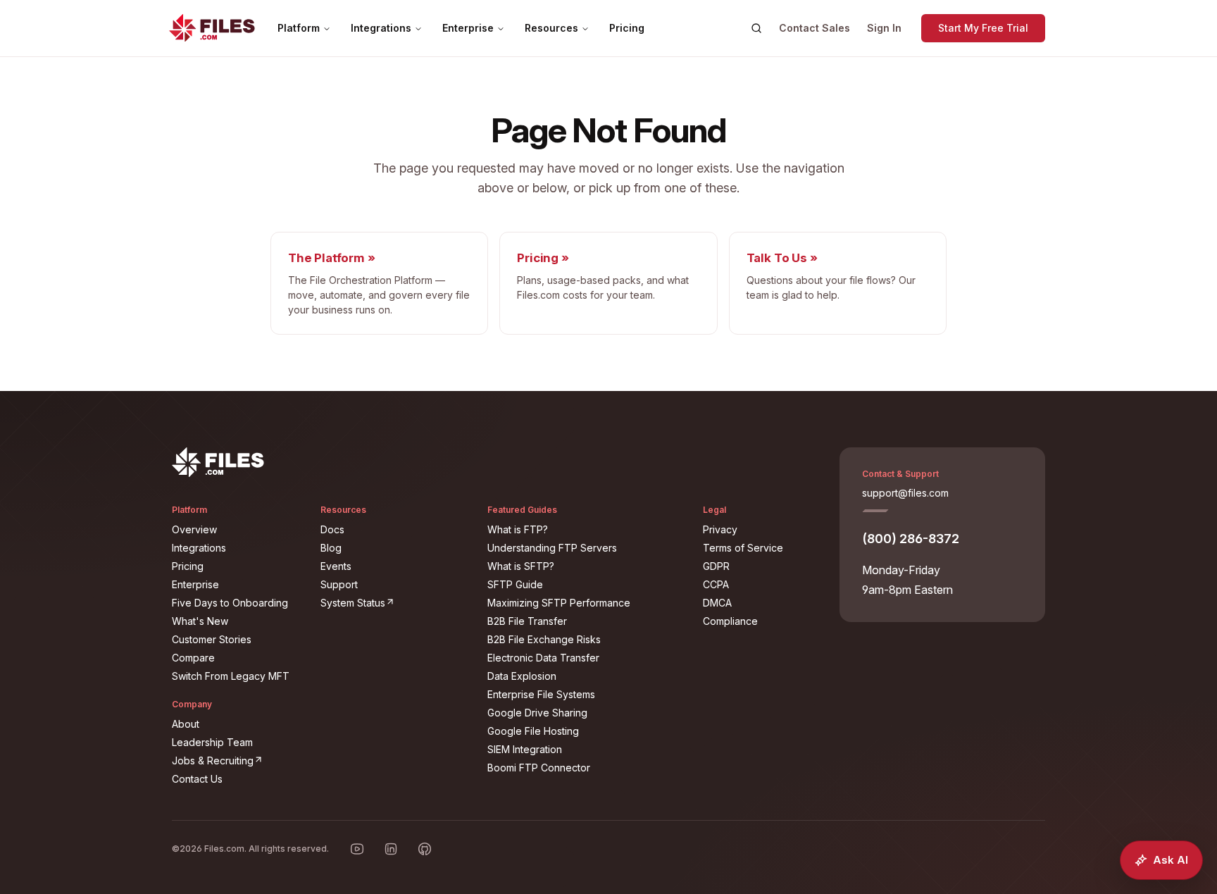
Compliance (730, 621)
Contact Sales (814, 28)
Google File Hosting (533, 731)
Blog (331, 548)
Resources (551, 28)
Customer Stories (211, 639)
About (185, 724)
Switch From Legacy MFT (230, 676)
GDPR (716, 566)
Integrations (381, 28)
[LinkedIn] (391, 849)
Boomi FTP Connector (538, 768)
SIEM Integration (524, 749)
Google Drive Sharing (537, 713)
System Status (395, 602)
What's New (200, 621)
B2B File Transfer (527, 621)
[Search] (756, 28)
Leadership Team (212, 742)
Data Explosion (521, 676)
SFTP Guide (515, 584)
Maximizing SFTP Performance (558, 603)
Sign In (884, 28)
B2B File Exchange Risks (544, 639)
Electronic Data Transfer (543, 658)
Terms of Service (743, 548)
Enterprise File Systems (541, 694)
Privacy (720, 529)
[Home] (212, 28)
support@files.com (905, 493)
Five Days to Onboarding (230, 603)
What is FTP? (517, 529)
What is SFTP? (520, 566)
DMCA (717, 603)
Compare (193, 658)
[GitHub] (424, 849)
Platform (298, 28)
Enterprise (468, 28)
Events (335, 566)
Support (339, 584)
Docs (332, 529)
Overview (194, 529)
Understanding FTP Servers (552, 548)
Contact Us (197, 779)
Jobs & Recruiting (238, 760)
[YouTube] (357, 849)
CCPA (716, 584)
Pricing (626, 28)
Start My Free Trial (983, 28)
